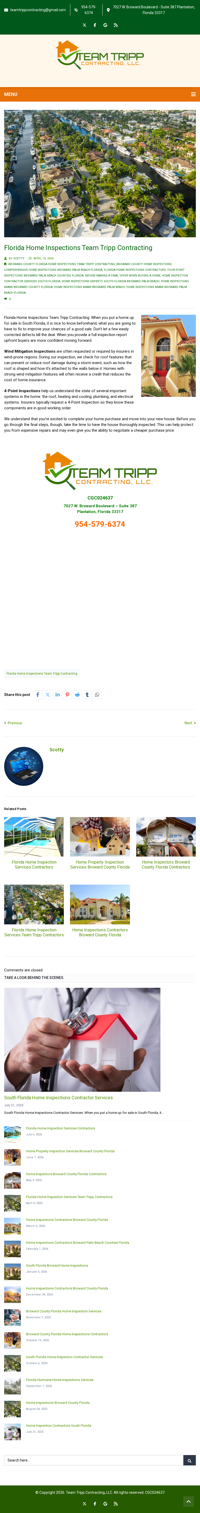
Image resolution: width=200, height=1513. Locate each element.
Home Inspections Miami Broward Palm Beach (89, 287)
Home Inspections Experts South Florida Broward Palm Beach (110, 281)
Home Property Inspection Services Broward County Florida (100, 865)
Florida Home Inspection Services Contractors (34, 865)
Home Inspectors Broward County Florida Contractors (166, 865)
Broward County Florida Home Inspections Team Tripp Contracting (61, 264)
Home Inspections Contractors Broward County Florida (100, 932)
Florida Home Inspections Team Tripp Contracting (42, 673)
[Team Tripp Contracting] (100, 54)
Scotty (18, 258)
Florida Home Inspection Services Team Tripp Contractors (34, 932)
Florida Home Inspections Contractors (135, 270)
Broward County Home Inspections (144, 264)
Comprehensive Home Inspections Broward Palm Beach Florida (53, 270)
